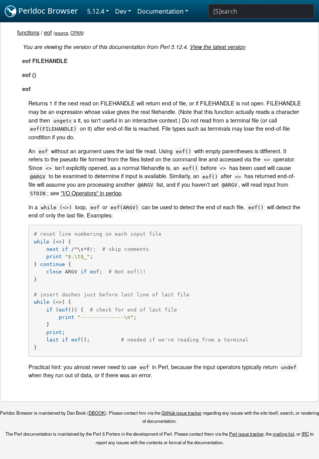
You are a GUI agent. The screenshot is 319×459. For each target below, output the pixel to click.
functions (28, 32)
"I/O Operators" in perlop (91, 193)
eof (48, 32)
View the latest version (217, 47)
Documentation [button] (160, 11)
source (61, 33)
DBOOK (97, 413)
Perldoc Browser (47, 10)
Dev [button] (120, 11)
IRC (305, 434)
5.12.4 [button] (95, 11)
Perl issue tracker (246, 434)
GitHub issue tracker (181, 413)
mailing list (283, 434)
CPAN (76, 33)
